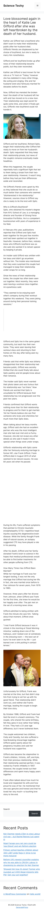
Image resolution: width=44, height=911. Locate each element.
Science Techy (13, 5)
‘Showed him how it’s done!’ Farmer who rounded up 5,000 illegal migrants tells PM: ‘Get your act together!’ (21, 872)
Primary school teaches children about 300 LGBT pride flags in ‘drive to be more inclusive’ (20, 853)
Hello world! (35, 894)
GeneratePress (22, 907)
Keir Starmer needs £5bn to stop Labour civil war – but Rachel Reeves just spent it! (21, 837)
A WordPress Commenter (14, 894)
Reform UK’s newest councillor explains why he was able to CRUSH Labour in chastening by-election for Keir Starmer (21, 862)
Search (6, 809)
